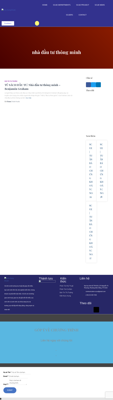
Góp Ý (6, 384)
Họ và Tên (7, 372)
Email (5, 376)
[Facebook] (82, 309)
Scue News (100, 5)
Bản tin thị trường (11, 81)
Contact (83, 15)
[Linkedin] (89, 309)
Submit (10, 390)
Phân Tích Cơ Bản (66, 289)
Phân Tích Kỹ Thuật (66, 286)
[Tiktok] (96, 309)
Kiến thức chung (65, 296)
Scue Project (82, 5)
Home (44, 5)
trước (15, 101)
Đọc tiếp (28, 98)
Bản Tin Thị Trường (66, 292)
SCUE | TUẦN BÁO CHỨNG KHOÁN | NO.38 (102, 170)
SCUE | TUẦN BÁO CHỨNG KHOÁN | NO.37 (91, 231)
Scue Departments (62, 5)
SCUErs (69, 15)
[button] (88, 84)
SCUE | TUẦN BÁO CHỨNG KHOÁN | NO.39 (91, 170)
